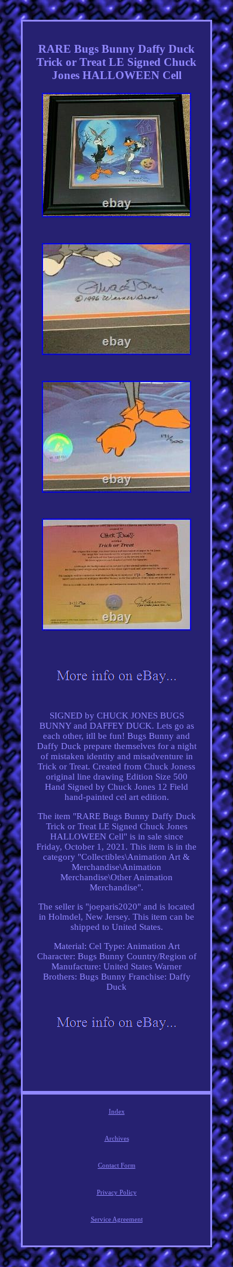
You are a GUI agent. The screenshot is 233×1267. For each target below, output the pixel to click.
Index (117, 1111)
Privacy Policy (117, 1192)
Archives (117, 1138)
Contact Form (117, 1165)
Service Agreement (117, 1219)
